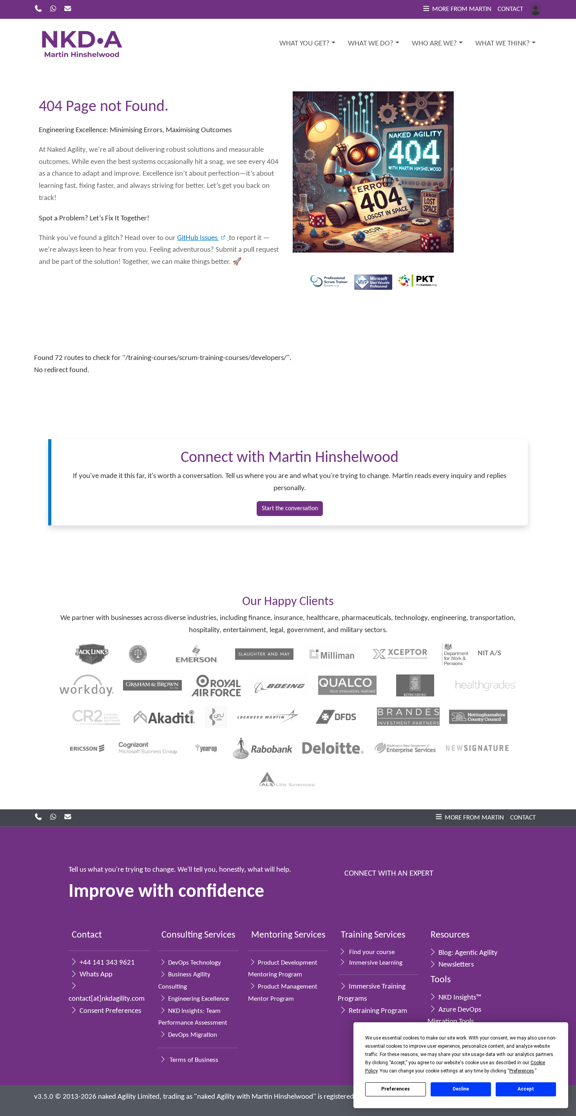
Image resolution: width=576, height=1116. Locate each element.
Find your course (371, 952)
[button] (456, 9)
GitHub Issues (198, 238)
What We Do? (370, 43)
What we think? (502, 43)
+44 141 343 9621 (106, 963)
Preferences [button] (521, 1071)
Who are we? (434, 43)
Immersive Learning (375, 963)
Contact (510, 9)
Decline (461, 1089)
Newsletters (455, 965)
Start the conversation (290, 508)
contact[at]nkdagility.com (106, 999)
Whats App (95, 974)
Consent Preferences (109, 1011)
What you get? (304, 43)
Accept (526, 1089)
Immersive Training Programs (372, 993)
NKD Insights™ (459, 997)
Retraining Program (377, 1011)
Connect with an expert (388, 874)
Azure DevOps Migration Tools (454, 1016)
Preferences (395, 1089)
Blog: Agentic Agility (467, 953)
